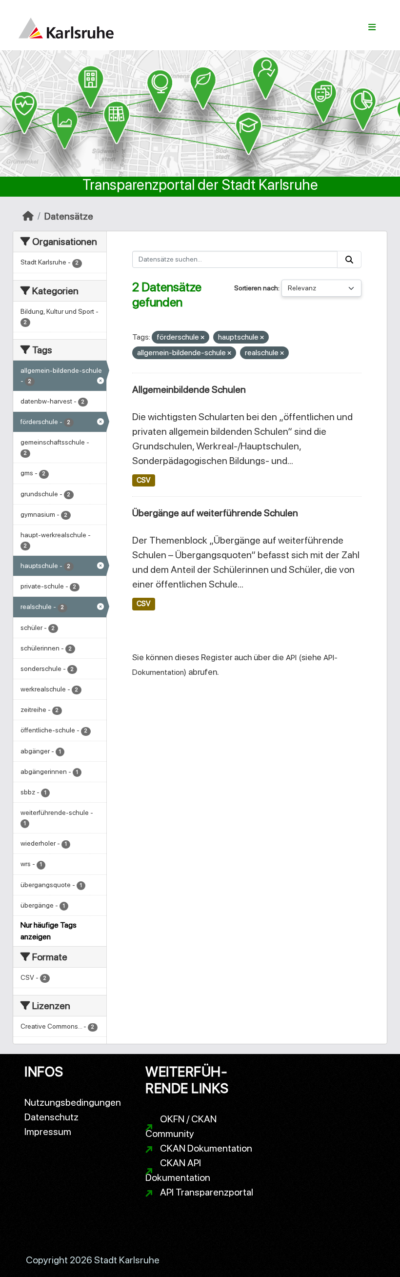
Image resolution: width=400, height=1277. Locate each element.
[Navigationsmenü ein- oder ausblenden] (371, 27)
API (291, 657)
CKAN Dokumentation (206, 1148)
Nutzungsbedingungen (72, 1102)
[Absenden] (349, 259)
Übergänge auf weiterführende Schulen (215, 513)
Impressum (47, 1131)
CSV (143, 480)
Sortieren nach (256, 288)
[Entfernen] (202, 338)
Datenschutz (51, 1117)
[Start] (28, 216)
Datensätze (68, 216)
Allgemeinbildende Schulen (189, 389)
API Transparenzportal (206, 1192)
